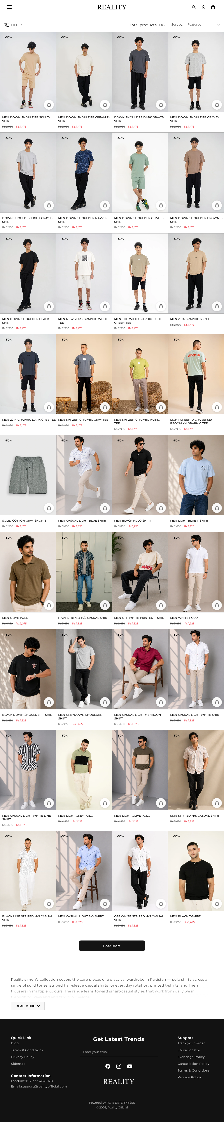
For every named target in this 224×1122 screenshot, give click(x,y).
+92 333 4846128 (39, 1081)
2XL (40, 510)
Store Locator (189, 1050)
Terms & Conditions (27, 1050)
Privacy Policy (22, 1057)
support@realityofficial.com (44, 1086)
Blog (15, 1043)
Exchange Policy (191, 1057)
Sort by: (177, 24)
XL (37, 107)
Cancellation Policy (193, 1064)
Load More (112, 946)
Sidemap (18, 1064)
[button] (9, 7)
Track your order (191, 1043)
